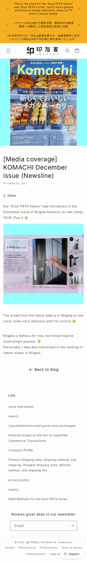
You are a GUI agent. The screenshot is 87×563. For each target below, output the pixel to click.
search (13, 416)
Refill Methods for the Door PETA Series (37, 499)
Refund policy (27, 547)
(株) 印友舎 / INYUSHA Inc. (41, 542)
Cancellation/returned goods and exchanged (42, 425)
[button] (8, 50)
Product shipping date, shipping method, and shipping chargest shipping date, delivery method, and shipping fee (42, 465)
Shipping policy (36, 553)
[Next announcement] (79, 8)
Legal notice (57, 553)
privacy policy (19, 480)
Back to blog (47, 369)
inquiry (13, 489)
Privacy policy (48, 547)
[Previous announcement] (7, 8)
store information (21, 406)
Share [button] (11, 195)
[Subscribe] (72, 526)
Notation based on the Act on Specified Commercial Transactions (38, 437)
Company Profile (20, 450)
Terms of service (71, 547)
